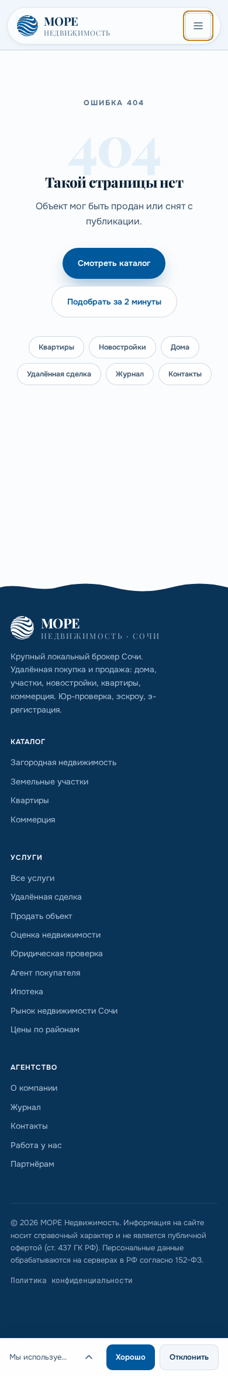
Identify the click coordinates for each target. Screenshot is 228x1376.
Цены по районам (45, 1029)
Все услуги (32, 878)
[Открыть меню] (198, 26)
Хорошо (131, 1357)
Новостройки (122, 347)
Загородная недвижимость (63, 762)
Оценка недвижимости (56, 934)
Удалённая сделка (59, 374)
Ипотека (27, 991)
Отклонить (189, 1357)
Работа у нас (36, 1145)
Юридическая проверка (57, 953)
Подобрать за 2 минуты (114, 301)
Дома (180, 347)
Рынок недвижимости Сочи (64, 1010)
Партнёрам (32, 1164)
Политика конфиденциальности (72, 1280)
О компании (34, 1088)
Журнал (130, 374)
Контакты (185, 374)
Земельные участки (49, 781)
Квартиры (56, 347)
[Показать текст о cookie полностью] (89, 1357)
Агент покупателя (45, 972)
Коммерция (33, 819)
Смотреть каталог (114, 263)
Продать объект (41, 916)
